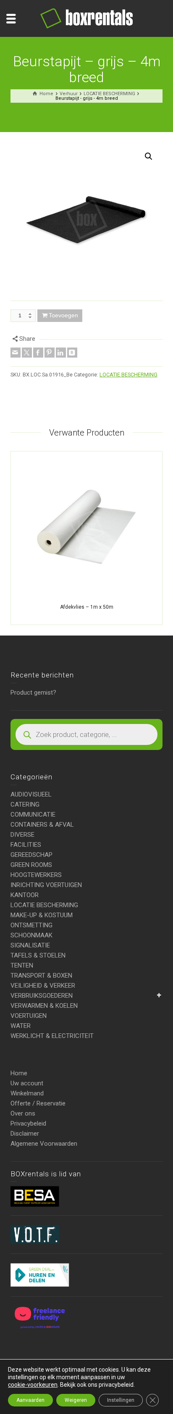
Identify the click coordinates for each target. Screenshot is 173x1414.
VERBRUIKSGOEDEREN (41, 995)
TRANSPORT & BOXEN (41, 975)
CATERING (24, 804)
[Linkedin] (61, 353)
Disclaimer (24, 1133)
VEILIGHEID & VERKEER (42, 985)
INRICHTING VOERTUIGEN (46, 885)
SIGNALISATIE (30, 945)
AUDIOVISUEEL (31, 794)
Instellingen (120, 1400)
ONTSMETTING (31, 925)
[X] (27, 353)
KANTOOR (24, 895)
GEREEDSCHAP (31, 855)
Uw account (26, 1083)
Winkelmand (27, 1093)
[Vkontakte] (72, 353)
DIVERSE (22, 834)
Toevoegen (63, 315)
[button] (148, 156)
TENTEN (21, 965)
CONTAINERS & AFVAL (42, 824)
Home (18, 1073)
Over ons (22, 1113)
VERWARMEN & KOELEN (44, 1005)
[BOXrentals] (86, 18)
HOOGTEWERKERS (36, 875)
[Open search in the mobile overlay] (86, 734)
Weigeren (76, 1400)
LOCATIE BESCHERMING (128, 374)
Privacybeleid (28, 1123)
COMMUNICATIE (32, 814)
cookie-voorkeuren (33, 1384)
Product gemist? (33, 692)
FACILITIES (25, 844)
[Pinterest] (50, 353)
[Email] (15, 353)
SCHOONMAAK (31, 935)
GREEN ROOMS (31, 865)
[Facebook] (38, 353)
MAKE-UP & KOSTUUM (41, 915)
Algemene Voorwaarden (43, 1143)
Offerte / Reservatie (38, 1103)
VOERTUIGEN (28, 1016)
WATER (20, 1026)
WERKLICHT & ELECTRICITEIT (52, 1036)
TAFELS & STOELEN (38, 955)
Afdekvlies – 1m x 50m (86, 607)
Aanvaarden (30, 1400)
